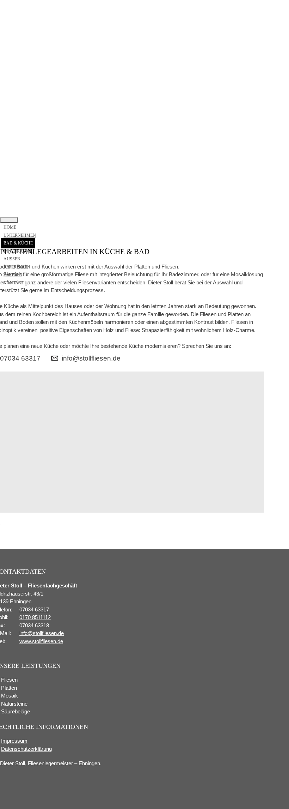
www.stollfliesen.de (41, 641)
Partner (13, 274)
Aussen (12, 258)
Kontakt (14, 282)
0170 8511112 (35, 617)
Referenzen (17, 267)
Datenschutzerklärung (26, 749)
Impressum (14, 741)
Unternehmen (20, 235)
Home (10, 227)
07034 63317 (20, 358)
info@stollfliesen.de (91, 358)
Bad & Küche (18, 243)
